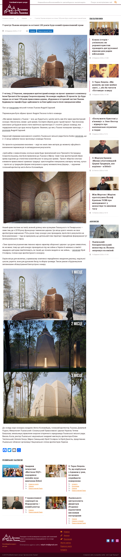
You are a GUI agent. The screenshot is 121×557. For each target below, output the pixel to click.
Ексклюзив (53, 2)
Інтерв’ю (82, 2)
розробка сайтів (100, 555)
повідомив (14, 108)
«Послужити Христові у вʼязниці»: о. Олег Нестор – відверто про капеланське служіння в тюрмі (105, 124)
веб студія (109, 555)
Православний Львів (45, 31)
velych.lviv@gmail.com (49, 544)
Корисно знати (73, 2)
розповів (6, 130)
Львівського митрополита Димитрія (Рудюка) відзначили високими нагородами (75, 507)
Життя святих (62, 2)
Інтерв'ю (74, 484)
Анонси (46, 2)
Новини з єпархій (77, 521)
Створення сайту (88, 555)
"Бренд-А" (116, 555)
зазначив (79, 136)
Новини (41, 2)
